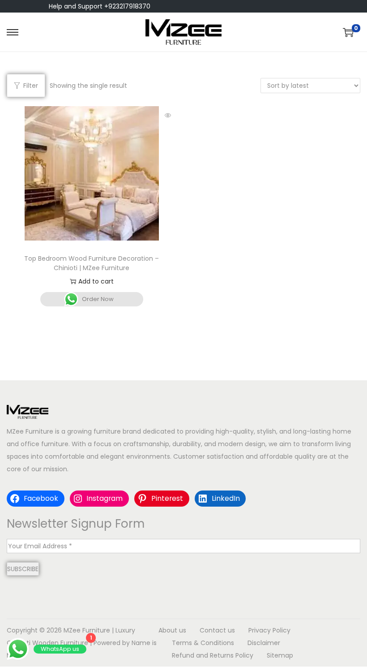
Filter (30, 85)
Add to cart (96, 281)
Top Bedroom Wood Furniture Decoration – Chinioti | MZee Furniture (91, 263)
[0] (348, 32)
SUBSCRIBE (22, 568)
